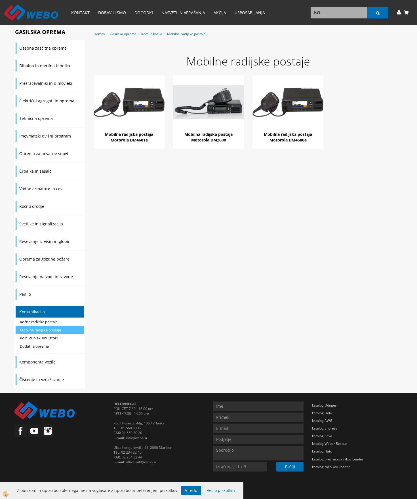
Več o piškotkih (221, 490)
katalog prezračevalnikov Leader (337, 459)
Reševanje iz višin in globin (45, 241)
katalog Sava (322, 436)
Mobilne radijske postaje (40, 330)
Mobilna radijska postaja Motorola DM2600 (208, 137)
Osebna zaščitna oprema (43, 48)
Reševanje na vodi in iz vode (46, 276)
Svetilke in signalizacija (41, 224)
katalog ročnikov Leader (331, 466)
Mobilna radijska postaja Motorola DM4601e (129, 137)
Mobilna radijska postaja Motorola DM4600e (288, 137)
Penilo (25, 294)
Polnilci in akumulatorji (39, 338)
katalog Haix (322, 451)
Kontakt (80, 12)
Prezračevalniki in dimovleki (45, 83)
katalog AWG (322, 420)
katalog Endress (324, 428)
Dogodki (143, 12)
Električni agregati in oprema (46, 100)
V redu (191, 490)
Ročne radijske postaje (39, 321)
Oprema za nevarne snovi (43, 153)
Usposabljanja (250, 12)
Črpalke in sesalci (35, 171)
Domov (99, 33)
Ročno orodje (31, 206)
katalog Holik (322, 413)
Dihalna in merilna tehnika (44, 65)
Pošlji (290, 466)
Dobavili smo (112, 12)
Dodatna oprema (34, 346)
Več (129, 102)
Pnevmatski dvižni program (45, 136)
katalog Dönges (324, 405)
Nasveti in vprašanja (183, 12)
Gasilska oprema (123, 33)
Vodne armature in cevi (41, 188)
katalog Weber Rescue (329, 443)
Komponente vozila (37, 362)
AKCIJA (220, 12)
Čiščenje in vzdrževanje (41, 379)
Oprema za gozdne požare (44, 259)
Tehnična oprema (36, 118)
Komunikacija (32, 311)
